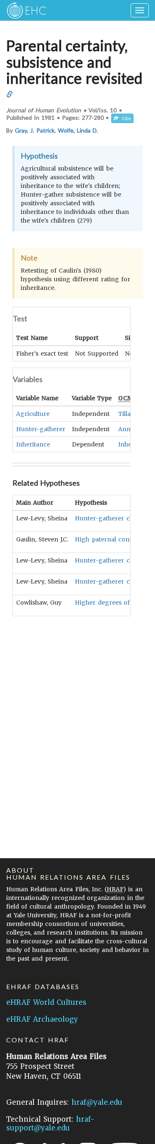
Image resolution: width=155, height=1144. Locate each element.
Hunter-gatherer (40, 429)
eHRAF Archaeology (42, 1019)
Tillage (128, 414)
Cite (125, 118)
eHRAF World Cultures (46, 1002)
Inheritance (33, 444)
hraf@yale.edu (97, 1102)
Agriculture (33, 414)
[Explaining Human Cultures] (24, 10)
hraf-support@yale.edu (50, 1123)
